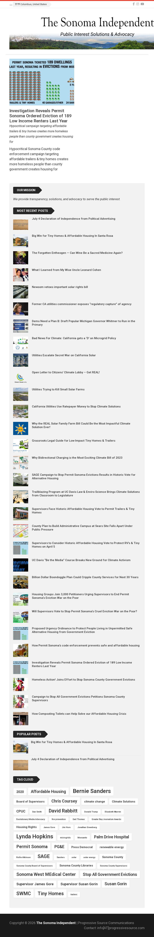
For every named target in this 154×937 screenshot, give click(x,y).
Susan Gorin (116, 883)
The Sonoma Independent (56, 923)
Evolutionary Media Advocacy (30, 819)
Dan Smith (37, 812)
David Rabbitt (63, 811)
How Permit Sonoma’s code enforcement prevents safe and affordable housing (86, 645)
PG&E (59, 846)
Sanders (61, 857)
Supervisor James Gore (35, 884)
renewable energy (112, 847)
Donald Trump (91, 812)
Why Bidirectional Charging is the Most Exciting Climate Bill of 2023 (77, 457)
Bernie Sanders (92, 791)
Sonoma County (112, 857)
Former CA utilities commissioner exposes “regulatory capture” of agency (81, 304)
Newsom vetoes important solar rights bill (60, 287)
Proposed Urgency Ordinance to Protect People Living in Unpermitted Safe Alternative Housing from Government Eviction (82, 630)
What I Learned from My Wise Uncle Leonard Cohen (66, 270)
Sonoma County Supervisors (113, 866)
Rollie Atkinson (23, 857)
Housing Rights (26, 827)
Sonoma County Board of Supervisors (34, 866)
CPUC (20, 811)
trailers (74, 894)
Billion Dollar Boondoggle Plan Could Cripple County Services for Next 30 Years (85, 577)
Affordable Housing (48, 791)
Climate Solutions (123, 801)
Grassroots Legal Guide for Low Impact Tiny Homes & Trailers (73, 440)
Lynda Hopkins (34, 836)
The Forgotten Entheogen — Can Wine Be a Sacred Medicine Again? (77, 253)
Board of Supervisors (30, 801)
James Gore (49, 827)
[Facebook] (133, 4)
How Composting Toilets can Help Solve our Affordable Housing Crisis (79, 713)
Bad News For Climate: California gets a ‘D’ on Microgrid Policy (74, 338)
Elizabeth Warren (113, 812)
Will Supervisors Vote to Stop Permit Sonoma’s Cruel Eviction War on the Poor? (84, 611)
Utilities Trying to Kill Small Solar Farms (58, 389)
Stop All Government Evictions (110, 874)
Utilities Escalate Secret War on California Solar (64, 355)
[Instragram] (138, 4)
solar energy (89, 857)
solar (74, 857)
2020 (20, 792)
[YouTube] (142, 4)
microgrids (65, 837)
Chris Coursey (64, 801)
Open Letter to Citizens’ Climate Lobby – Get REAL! (66, 372)
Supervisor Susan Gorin (79, 884)
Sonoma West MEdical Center (46, 874)
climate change (94, 801)
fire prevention (59, 819)
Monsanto (82, 837)
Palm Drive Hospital (111, 837)
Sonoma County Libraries (76, 865)
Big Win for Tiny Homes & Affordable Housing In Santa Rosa (72, 235)
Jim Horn (66, 827)
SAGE (44, 856)
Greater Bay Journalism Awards (106, 819)
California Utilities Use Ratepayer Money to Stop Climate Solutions (76, 406)
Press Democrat (82, 847)
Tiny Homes (51, 893)
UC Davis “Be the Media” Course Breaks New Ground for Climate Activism (81, 560)
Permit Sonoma (32, 846)
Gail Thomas (79, 819)
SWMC (23, 893)
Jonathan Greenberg (87, 827)
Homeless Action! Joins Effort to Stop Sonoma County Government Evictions (83, 679)
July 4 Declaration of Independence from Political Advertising (73, 218)
